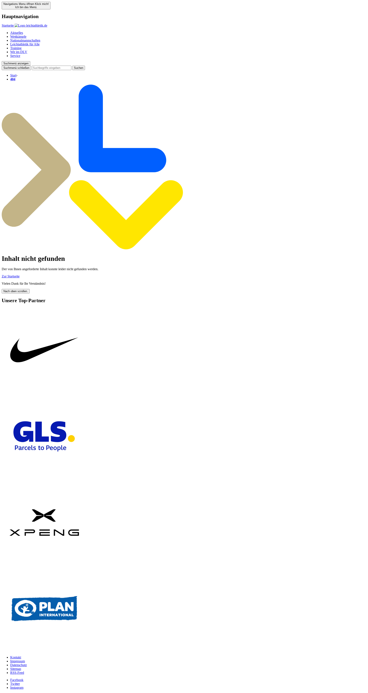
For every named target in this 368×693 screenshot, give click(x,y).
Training (16, 48)
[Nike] (44, 392)
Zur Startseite (11, 276)
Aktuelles (16, 33)
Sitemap (15, 669)
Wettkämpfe (18, 36)
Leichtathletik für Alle (25, 44)
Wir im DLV (18, 52)
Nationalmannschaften (25, 40)
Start (13, 75)
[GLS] (44, 478)
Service (15, 56)
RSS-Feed (17, 672)
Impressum (17, 661)
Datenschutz (18, 665)
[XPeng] (44, 564)
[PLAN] (44, 650)
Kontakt (15, 657)
